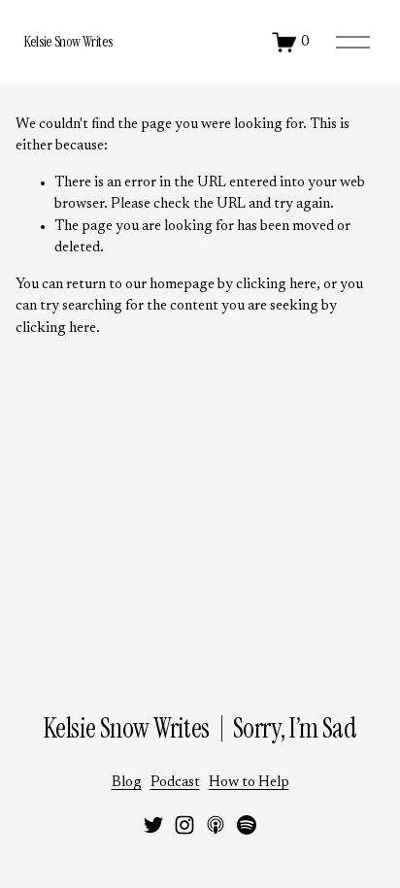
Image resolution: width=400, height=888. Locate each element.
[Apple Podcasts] (215, 825)
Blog (127, 782)
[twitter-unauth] (153, 825)
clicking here (276, 285)
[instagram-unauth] (184, 825)
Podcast (175, 782)
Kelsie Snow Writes (68, 41)
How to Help (249, 782)
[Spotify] (246, 825)
